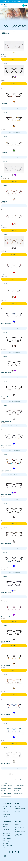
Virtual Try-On (14, 59)
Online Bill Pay (7, 836)
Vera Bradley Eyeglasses (6, 793)
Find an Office (7, 806)
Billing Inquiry (7, 841)
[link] (14, 46)
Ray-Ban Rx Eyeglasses (6, 796)
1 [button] (10, 774)
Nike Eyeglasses (17, 788)
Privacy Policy (19, 825)
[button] (20, 774)
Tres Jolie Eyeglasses (18, 790)
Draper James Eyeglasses (6, 785)
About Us (5, 811)
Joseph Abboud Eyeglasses (19, 785)
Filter (16, 33)
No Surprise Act (20, 827)
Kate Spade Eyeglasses (6, 788)
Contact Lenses (20, 808)
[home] (4, 5)
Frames (17, 806)
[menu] (26, 5)
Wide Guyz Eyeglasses (18, 793)
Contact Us (6, 814)
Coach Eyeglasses (18, 783)
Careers (5, 816)
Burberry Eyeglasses (5, 783)
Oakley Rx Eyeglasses (5, 790)
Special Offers (19, 811)
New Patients (7, 838)
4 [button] (17, 774)
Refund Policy (7, 848)
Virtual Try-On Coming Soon (14, 108)
